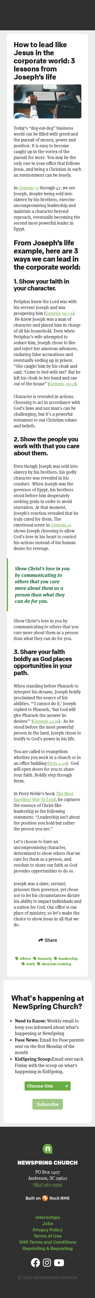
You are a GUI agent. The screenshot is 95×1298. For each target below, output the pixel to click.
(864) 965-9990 (47, 1185)
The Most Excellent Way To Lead (44, 796)
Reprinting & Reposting (47, 1248)
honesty (44, 958)
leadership (67, 958)
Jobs (47, 1223)
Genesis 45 (61, 525)
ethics (25, 958)
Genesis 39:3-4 (59, 313)
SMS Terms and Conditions (47, 1242)
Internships (47, 1217)
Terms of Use (48, 1236)
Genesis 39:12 (62, 384)
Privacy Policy (48, 1229)
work (30, 963)
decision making (56, 963)
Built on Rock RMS (47, 1198)
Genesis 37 (29, 188)
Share (50, 940)
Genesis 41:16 (46, 721)
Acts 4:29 (57, 763)
